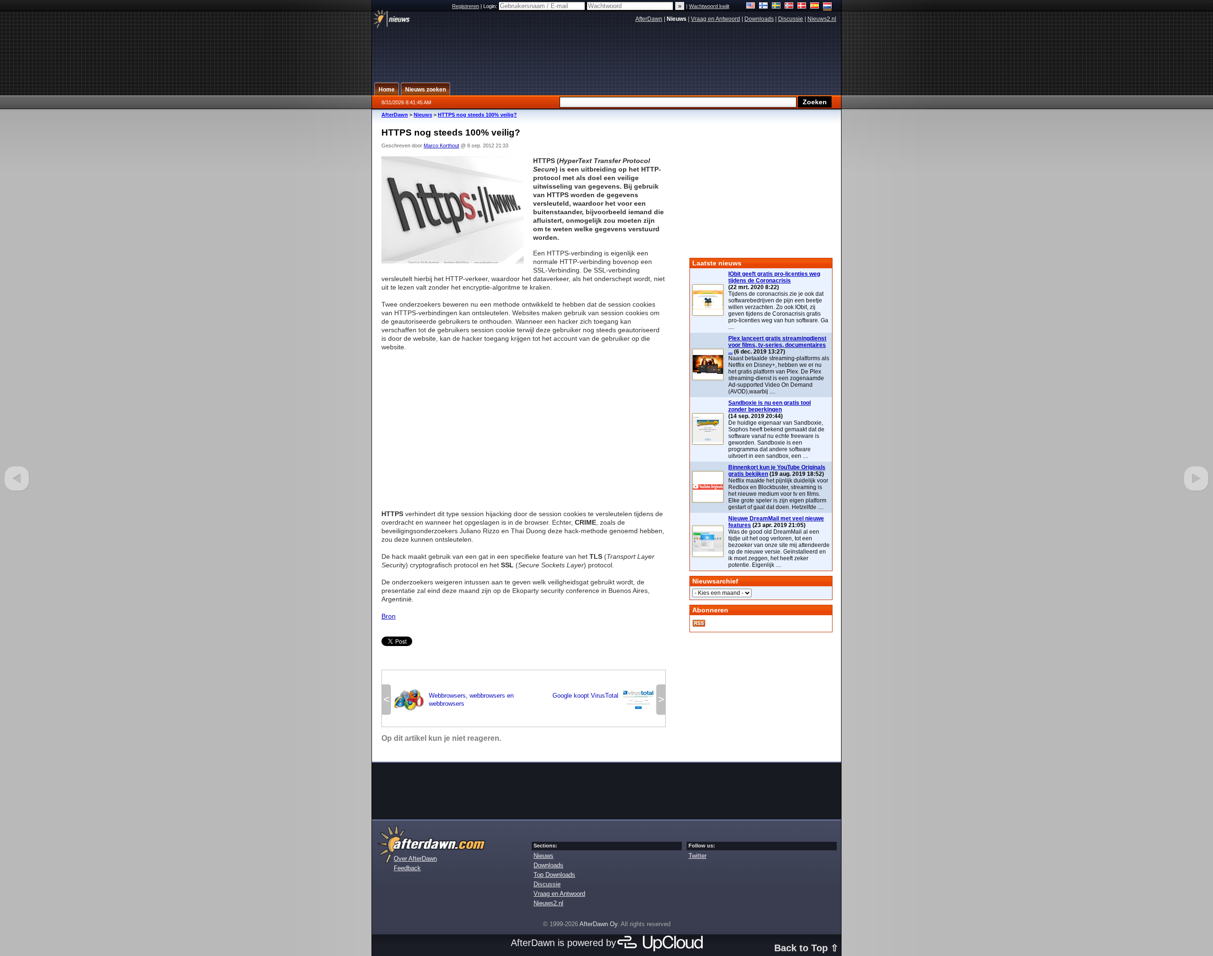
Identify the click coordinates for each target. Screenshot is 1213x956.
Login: (490, 6)
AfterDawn (648, 19)
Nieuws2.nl (821, 19)
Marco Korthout (441, 145)
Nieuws (423, 115)
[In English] (750, 6)
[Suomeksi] (763, 6)
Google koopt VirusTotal (602, 698)
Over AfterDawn (415, 858)
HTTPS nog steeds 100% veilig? (477, 115)
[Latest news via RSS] (699, 623)
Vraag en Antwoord (715, 19)
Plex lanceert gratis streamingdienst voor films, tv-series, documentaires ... (777, 345)
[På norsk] (789, 6)
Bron (388, 616)
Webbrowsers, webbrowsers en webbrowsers (454, 699)
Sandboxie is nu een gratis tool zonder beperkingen (769, 406)
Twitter (697, 855)
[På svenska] (776, 6)
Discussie (790, 19)
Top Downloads (554, 874)
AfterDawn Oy (598, 924)
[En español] (814, 6)
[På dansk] (801, 6)
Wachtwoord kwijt (709, 6)
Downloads (759, 19)
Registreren (465, 6)
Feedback (407, 868)
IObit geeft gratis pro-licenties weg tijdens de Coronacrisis (774, 277)
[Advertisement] (523, 426)
